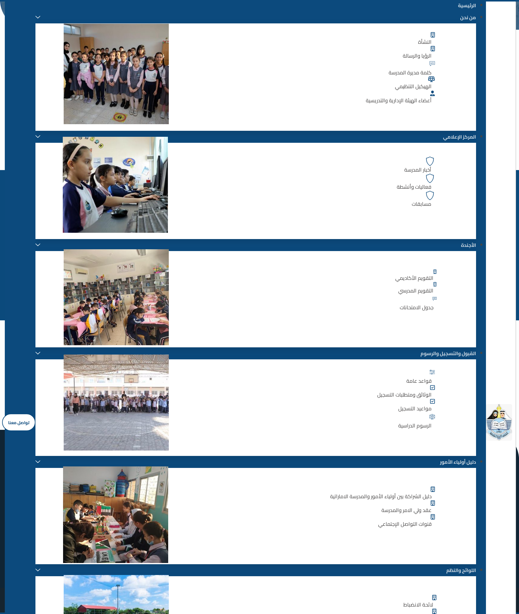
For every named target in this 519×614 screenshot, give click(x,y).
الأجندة (468, 245)
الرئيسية (467, 5)
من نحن (468, 17)
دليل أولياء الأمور (458, 461)
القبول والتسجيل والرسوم (448, 353)
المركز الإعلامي (459, 136)
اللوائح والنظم (461, 570)
